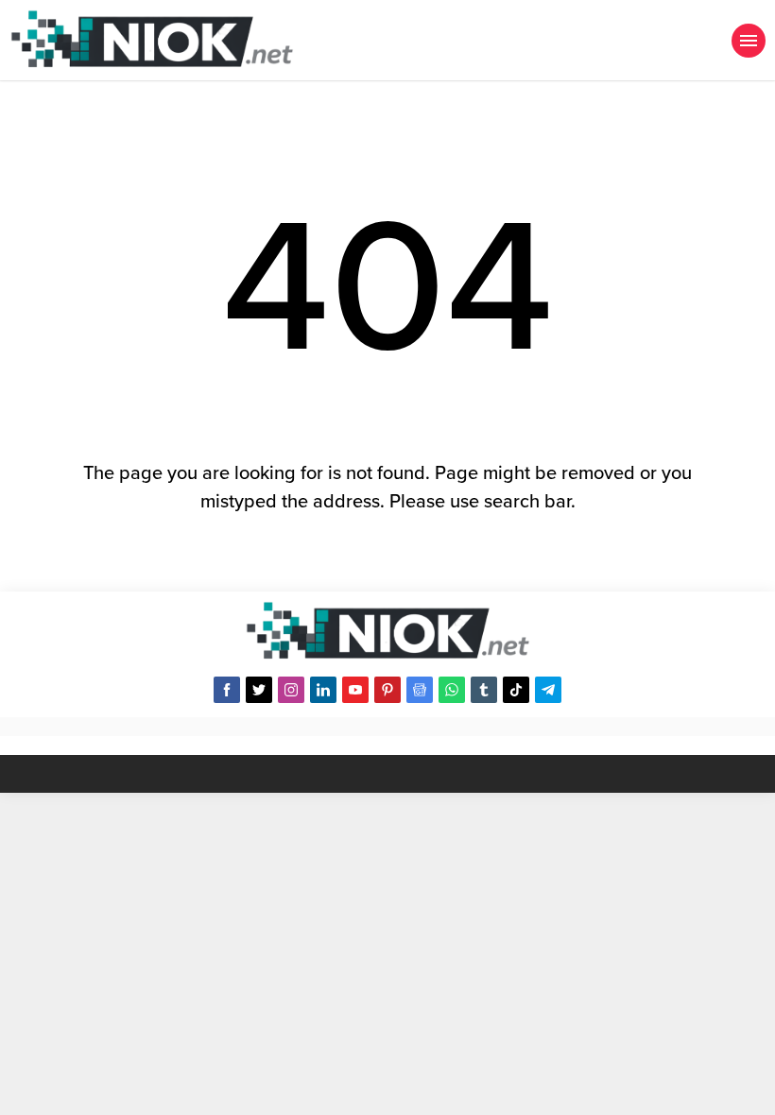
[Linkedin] (323, 690)
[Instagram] (291, 690)
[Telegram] (548, 690)
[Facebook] (227, 690)
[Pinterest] (387, 690)
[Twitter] (259, 690)
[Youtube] (355, 690)
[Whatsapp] (452, 690)
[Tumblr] (484, 690)
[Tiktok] (516, 690)
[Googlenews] (419, 690)
